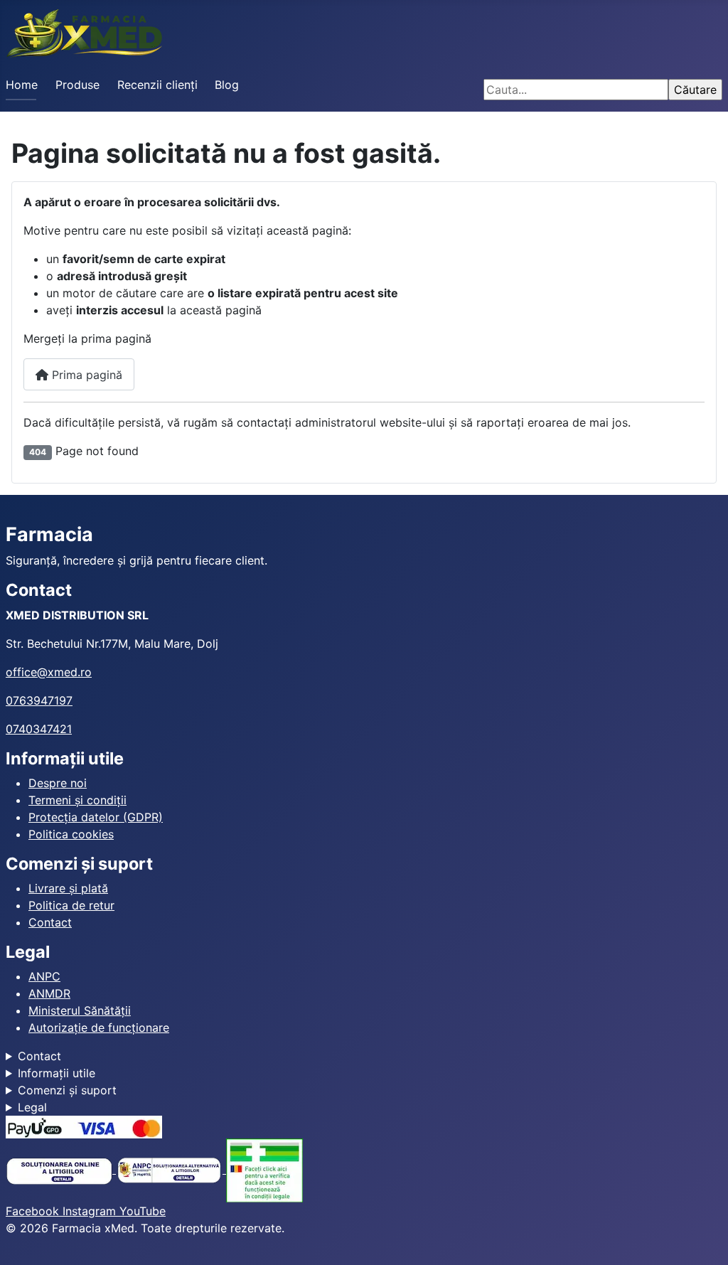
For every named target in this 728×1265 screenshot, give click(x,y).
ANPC (44, 976)
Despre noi (57, 783)
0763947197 (39, 700)
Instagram (91, 1211)
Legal (32, 1107)
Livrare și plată (68, 888)
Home (22, 85)
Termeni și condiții (77, 800)
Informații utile (56, 1073)
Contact (50, 922)
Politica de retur (71, 905)
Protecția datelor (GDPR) (95, 817)
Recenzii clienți (157, 85)
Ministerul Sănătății (79, 1010)
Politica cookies (71, 834)
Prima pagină (85, 375)
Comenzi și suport (67, 1090)
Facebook (34, 1211)
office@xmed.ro (49, 672)
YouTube (142, 1211)
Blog (227, 85)
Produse (77, 85)
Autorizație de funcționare (98, 1027)
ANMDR (49, 993)
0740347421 (39, 729)
